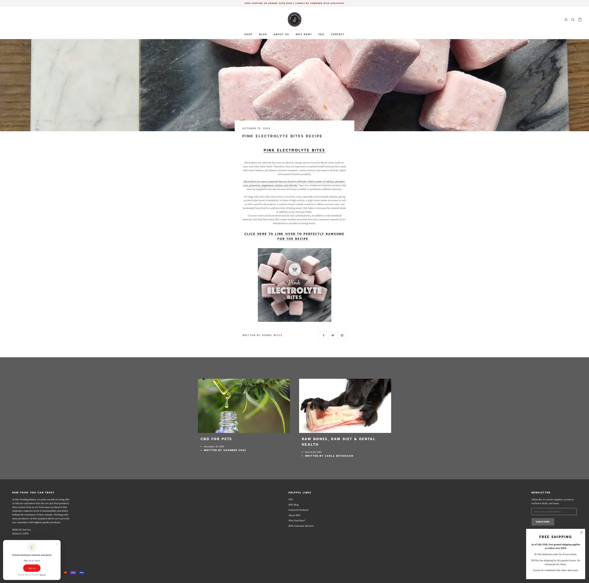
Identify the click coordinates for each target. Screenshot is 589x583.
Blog (263, 34)
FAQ (321, 34)
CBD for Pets (216, 439)
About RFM (294, 515)
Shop (248, 34)
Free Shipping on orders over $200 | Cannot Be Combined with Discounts (294, 3)
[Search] (573, 19)
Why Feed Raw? (297, 520)
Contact (338, 34)
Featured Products (299, 509)
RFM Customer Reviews (301, 525)
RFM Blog (293, 504)
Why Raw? (304, 34)
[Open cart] (579, 19)
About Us (281, 34)
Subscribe (543, 521)
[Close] (581, 532)
